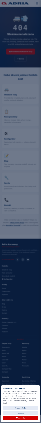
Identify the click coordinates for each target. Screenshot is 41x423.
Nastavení (20, 413)
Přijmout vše (20, 418)
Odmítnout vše (20, 408)
